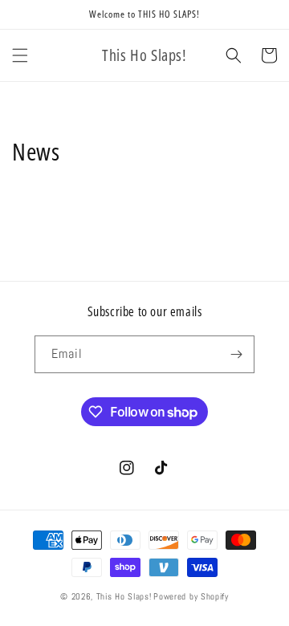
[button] (20, 55)
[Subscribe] (236, 354)
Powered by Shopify (191, 596)
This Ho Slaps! (124, 596)
